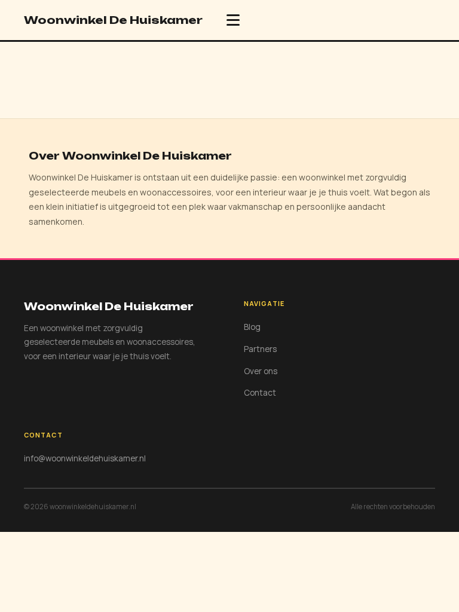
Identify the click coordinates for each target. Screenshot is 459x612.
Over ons (260, 371)
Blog (252, 327)
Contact (260, 392)
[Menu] (233, 20)
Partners (260, 349)
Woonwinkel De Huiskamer (113, 19)
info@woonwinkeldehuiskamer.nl (85, 458)
